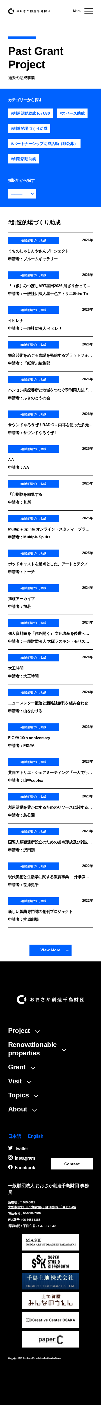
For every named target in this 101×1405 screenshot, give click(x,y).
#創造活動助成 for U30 (30, 113)
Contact (72, 1164)
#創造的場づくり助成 (29, 128)
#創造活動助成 (23, 158)
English (35, 1136)
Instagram (25, 1158)
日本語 (14, 1136)
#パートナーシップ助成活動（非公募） (44, 143)
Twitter (21, 1148)
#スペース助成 (72, 113)
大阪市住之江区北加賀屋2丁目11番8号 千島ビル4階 (42, 1207)
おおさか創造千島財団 (29, 11)
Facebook (25, 1167)
